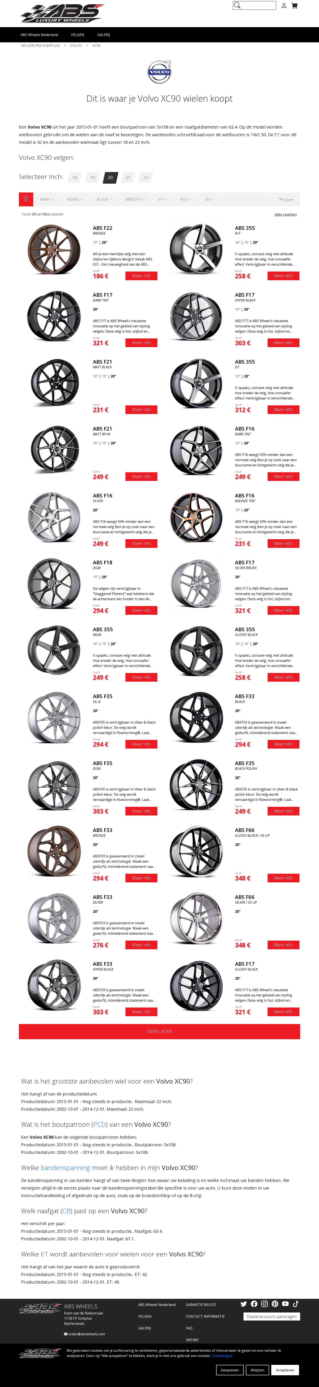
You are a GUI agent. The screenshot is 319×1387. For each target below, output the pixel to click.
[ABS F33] (196, 717)
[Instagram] (265, 1303)
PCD (99, 1124)
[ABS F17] (54, 315)
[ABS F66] (196, 851)
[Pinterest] (276, 1303)
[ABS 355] (196, 249)
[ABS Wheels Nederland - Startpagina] (62, 13)
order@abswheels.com (86, 1334)
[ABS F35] (54, 717)
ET (277, 135)
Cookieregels (222, 1355)
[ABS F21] (54, 382)
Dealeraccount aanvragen (272, 1316)
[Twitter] (244, 1303)
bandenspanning (65, 1167)
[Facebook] (255, 1303)
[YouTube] (286, 1303)
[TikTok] (295, 1303)
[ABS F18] (54, 583)
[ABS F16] (196, 449)
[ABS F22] (54, 249)
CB (66, 1210)
